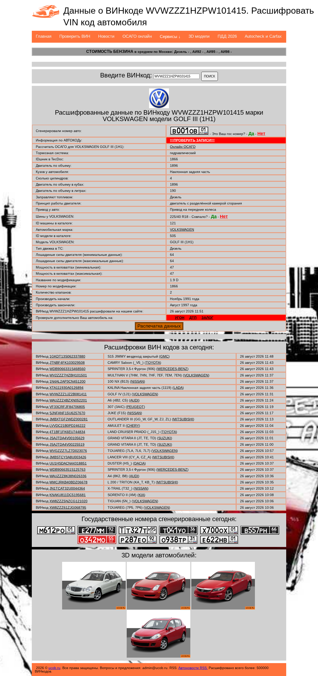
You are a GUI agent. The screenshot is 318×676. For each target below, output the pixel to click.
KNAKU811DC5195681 (67, 495)
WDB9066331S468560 (67, 369)
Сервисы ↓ (170, 36)
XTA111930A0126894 (66, 388)
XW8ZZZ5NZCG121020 (68, 501)
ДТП (193, 318)
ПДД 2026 (227, 36)
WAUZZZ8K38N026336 (67, 476)
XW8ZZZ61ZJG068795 (67, 507)
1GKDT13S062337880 (67, 356)
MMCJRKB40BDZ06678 (68, 482)
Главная (43, 36)
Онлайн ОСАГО (183, 147)
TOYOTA (153, 363)
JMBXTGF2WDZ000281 (68, 419)
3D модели (199, 36)
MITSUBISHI (183, 419)
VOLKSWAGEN (182, 230)
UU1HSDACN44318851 (68, 463)
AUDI (134, 400)
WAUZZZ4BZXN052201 (68, 400)
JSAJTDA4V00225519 (66, 444)
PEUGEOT (135, 407)
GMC (164, 356)
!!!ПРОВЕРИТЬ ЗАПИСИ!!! (192, 140)
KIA (141, 495)
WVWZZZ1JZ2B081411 (68, 394)
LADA (178, 388)
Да (251, 133)
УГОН (179, 318)
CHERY (133, 426)
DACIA (139, 463)
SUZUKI (164, 438)
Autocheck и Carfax (263, 36)
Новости (106, 36)
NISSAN (137, 381)
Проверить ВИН (74, 36)
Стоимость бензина (109, 51)
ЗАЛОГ (207, 318)
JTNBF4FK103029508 (67, 363)
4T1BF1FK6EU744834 (67, 432)
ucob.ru (54, 668)
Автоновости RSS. (193, 668)
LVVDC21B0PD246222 (67, 426)
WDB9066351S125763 (67, 470)
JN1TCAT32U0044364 (67, 488)
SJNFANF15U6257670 (67, 413)
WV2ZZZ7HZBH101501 (68, 375)
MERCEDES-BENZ (172, 369)
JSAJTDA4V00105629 (66, 438)
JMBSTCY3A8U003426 (67, 457)
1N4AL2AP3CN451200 (67, 381)
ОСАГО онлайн (137, 36)
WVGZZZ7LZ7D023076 (68, 451)
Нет (261, 133)
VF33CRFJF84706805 (67, 407)
